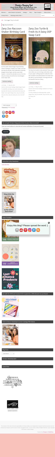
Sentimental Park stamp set (18, 91)
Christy (4, 85)
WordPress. (51, 432)
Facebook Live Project (47, 88)
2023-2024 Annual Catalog (9, 87)
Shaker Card (4, 93)
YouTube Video (32, 90)
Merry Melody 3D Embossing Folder (38, 92)
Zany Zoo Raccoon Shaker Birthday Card (13, 30)
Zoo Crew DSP (21, 94)
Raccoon (10, 91)
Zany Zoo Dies (4, 94)
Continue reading (7, 81)
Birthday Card (11, 89)
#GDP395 (5, 89)
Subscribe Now (5, 164)
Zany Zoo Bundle (20, 93)
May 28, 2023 (12, 85)
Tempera (45, 432)
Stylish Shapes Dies (11, 93)
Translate (12, 107)
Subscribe (5, 131)
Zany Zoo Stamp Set (12, 94)
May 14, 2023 (39, 86)
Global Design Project (20, 87)
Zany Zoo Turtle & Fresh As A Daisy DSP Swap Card (40, 31)
